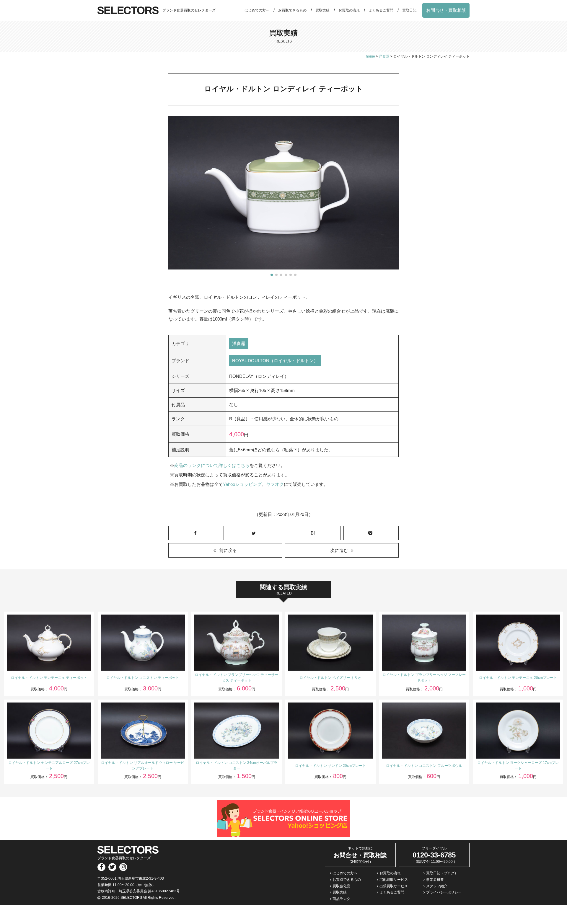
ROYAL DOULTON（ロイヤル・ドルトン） (275, 360)
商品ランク (341, 899)
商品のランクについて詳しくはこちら (212, 465)
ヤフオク (275, 484)
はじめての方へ (257, 10)
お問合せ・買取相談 (446, 10)
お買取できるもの (292, 10)
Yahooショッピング (242, 484)
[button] (272, 275)
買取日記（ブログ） (442, 873)
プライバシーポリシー (444, 892)
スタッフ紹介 (436, 886)
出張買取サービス (393, 886)
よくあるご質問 (381, 10)
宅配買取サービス (393, 880)
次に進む (339, 550)
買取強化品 (341, 886)
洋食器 (238, 343)
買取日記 (409, 10)
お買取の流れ (349, 10)
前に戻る (228, 550)
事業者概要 (435, 880)
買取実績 (322, 10)
